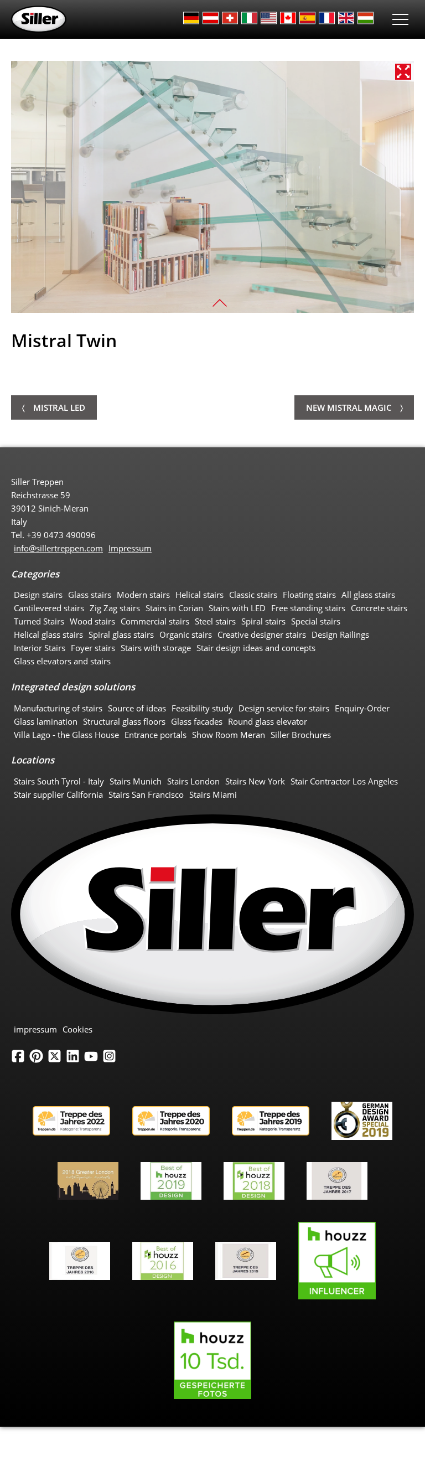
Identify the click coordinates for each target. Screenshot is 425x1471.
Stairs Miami (213, 794)
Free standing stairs (308, 607)
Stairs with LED (237, 607)
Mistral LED (59, 407)
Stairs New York (255, 781)
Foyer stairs (93, 647)
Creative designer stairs (261, 634)
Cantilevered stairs (49, 607)
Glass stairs (89, 594)
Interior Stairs (39, 647)
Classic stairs (253, 594)
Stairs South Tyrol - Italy (59, 781)
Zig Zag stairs (115, 607)
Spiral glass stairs (121, 634)
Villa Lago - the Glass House (66, 734)
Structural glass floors (124, 721)
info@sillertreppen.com (58, 548)
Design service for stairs (284, 708)
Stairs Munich (136, 781)
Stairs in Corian (174, 607)
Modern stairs (143, 594)
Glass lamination (45, 721)
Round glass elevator (267, 721)
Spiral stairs (263, 621)
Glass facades (196, 721)
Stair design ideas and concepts (255, 647)
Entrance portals (155, 734)
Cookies (77, 1029)
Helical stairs (199, 594)
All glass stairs (368, 594)
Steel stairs (215, 621)
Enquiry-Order (362, 708)
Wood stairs (92, 621)
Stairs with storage (156, 647)
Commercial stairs (155, 621)
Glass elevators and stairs (62, 661)
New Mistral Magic (349, 407)
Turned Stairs (39, 621)
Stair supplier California (58, 794)
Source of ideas (137, 708)
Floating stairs (309, 594)
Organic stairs (185, 634)
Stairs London (193, 781)
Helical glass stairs (48, 634)
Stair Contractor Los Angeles (344, 781)
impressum (35, 1029)
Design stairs (38, 594)
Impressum (130, 548)
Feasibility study (202, 708)
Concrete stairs (379, 607)
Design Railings (340, 634)
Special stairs (315, 621)
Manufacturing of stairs (58, 708)
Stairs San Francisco (146, 794)
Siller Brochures (301, 734)
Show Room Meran (228, 734)
